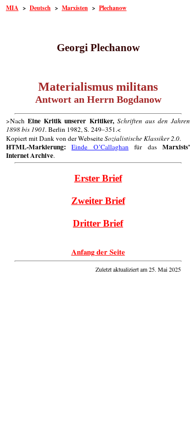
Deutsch (40, 8)
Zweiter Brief (98, 200)
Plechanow (113, 8)
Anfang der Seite (98, 252)
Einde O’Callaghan (100, 146)
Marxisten (75, 8)
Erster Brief (98, 178)
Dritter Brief (98, 223)
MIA (12, 8)
